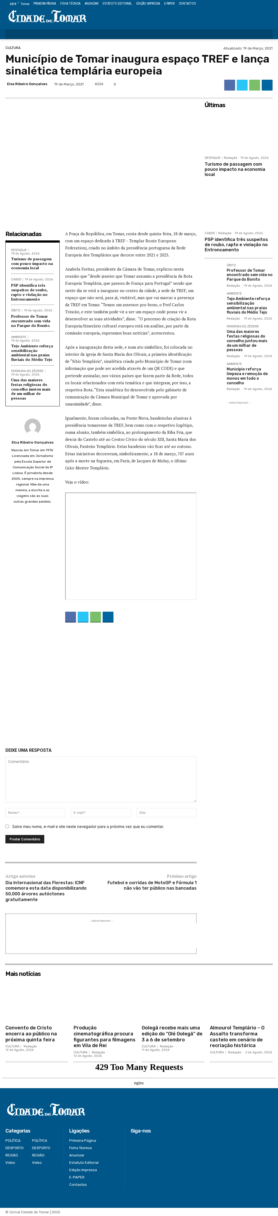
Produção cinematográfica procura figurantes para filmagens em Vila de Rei (104, 1036)
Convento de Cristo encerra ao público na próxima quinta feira (31, 1033)
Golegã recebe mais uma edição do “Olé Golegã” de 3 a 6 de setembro (172, 1033)
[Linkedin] (267, 85)
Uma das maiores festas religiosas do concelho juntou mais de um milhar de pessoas (30, 389)
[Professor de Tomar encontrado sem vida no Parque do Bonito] (213, 272)
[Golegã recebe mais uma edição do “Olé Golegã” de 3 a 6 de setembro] (173, 1001)
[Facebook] (245, 4)
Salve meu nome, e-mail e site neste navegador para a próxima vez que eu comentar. (88, 826)
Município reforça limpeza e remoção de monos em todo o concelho (247, 376)
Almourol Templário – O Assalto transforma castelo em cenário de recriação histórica (237, 1036)
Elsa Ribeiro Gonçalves (27, 84)
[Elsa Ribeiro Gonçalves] (32, 427)
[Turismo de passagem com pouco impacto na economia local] (239, 132)
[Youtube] (269, 4)
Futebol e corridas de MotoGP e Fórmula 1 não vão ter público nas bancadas (152, 885)
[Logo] (47, 16)
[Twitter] (257, 4)
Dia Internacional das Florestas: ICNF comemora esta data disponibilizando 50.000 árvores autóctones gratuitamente (46, 891)
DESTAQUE (19, 250)
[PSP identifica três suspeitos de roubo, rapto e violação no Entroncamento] (239, 207)
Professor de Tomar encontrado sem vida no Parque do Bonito (30, 321)
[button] (265, 34)
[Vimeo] (263, 4)
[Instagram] (251, 4)
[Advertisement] (101, 686)
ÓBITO (15, 310)
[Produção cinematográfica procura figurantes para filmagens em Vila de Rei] (105, 1001)
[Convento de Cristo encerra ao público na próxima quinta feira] (36, 1001)
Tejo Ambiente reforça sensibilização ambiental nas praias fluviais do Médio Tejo (32, 352)
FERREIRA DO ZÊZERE (27, 371)
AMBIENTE (18, 337)
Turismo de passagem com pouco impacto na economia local (32, 263)
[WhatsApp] (254, 85)
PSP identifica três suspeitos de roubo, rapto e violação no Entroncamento (29, 292)
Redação (230, 158)
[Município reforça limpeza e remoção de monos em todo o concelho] (213, 371)
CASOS (16, 279)
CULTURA (13, 47)
